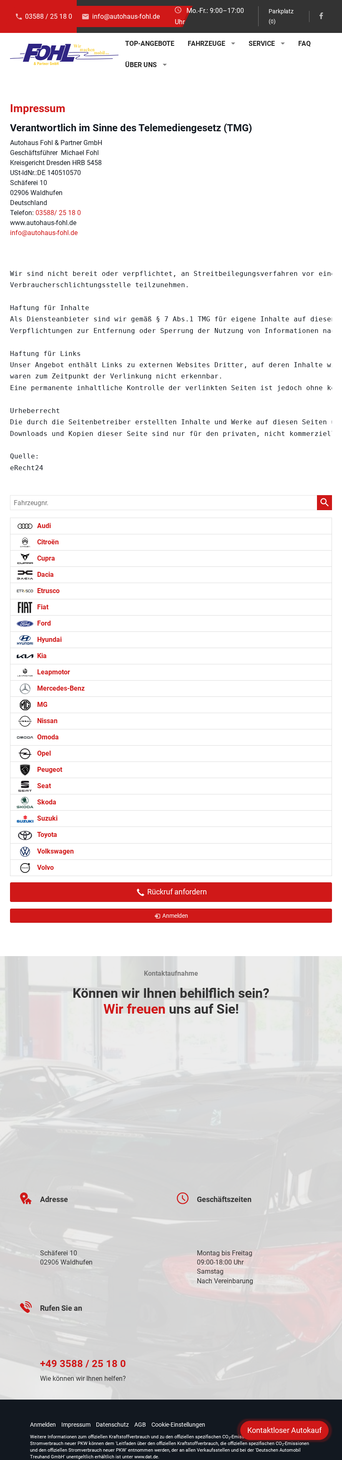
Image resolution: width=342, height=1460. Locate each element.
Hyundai (48, 640)
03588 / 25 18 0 (48, 16)
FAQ (304, 44)
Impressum (76, 1424)
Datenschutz (112, 1424)
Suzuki (46, 818)
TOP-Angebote (149, 44)
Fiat (41, 607)
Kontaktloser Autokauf (284, 1430)
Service (262, 44)
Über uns (141, 65)
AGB (140, 1424)
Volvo (44, 867)
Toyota (46, 835)
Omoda (47, 737)
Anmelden (43, 1424)
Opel (43, 753)
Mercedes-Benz (60, 688)
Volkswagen (54, 851)
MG (41, 705)
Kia (41, 656)
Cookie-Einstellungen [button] (178, 1424)
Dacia (44, 574)
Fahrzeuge (206, 44)
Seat (43, 786)
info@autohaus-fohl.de (126, 16)
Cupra (45, 558)
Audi (43, 526)
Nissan (46, 721)
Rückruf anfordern (176, 891)
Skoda (45, 802)
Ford (43, 623)
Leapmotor (52, 672)
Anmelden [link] (175, 915)
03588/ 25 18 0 (58, 213)
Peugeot (48, 770)
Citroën (47, 542)
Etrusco (47, 591)
